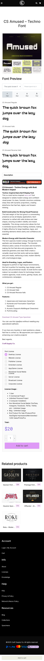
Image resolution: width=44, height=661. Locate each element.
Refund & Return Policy (10, 601)
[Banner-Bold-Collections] (22, 182)
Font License (9, 351)
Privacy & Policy (8, 596)
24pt (7, 95)
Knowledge (6, 577)
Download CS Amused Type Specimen (16, 317)
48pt (27, 94)
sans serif (27, 195)
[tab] (22, 175)
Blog (3, 615)
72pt (36, 94)
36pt (17, 95)
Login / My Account (9, 548)
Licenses (5, 572)
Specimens (6, 625)
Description (8, 175)
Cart (3, 553)
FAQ (3, 591)
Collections (6, 620)
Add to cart (22, 445)
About (4, 567)
